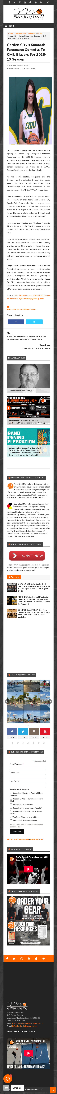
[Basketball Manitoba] (28, 14)
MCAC (39, 34)
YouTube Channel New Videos (25, 817)
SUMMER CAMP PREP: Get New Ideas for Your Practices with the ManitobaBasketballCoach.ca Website (34, 613)
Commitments (20, 34)
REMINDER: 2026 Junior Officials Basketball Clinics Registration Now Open (28, 421)
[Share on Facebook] (16, 322)
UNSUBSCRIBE (36, 839)
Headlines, (26, 68)
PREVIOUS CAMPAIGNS (18, 839)
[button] (7, 701)
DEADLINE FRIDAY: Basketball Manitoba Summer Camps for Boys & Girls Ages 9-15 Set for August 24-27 (34, 587)
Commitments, (15, 68)
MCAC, (33, 68)
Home (10, 34)
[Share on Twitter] (34, 322)
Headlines (31, 34)
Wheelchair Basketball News (24, 820)
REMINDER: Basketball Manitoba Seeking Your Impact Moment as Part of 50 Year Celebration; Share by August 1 (34, 600)
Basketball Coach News (22, 804)
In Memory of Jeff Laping (20, 390)
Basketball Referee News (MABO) (27, 808)
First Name (14, 773)
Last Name (14, 781)
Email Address (17, 764)
